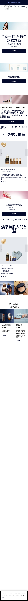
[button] (1, 152)
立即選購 (14, 50)
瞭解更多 (4, 597)
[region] (14, 596)
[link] (13, 154)
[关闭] (23, 595)
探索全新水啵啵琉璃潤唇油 (14, 2)
